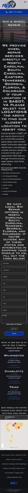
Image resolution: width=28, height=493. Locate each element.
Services (8, 455)
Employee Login (18, 472)
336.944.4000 (14, 390)
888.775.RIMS (15, 11)
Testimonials (19, 455)
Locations (18, 459)
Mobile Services (20, 468)
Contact (13, 459)
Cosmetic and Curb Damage (8, 464)
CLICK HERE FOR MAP (14, 367)
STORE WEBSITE (14, 365)
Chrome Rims (12, 468)
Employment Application (12, 477)
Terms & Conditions (9, 472)
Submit (14, 333)
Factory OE (5, 468)
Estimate (8, 459)
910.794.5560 (14, 358)
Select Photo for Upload (14, 324)
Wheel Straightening (21, 464)
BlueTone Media (16, 491)
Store (24, 455)
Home (2, 455)
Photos (12, 455)
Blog (20, 477)
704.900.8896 (14, 374)
